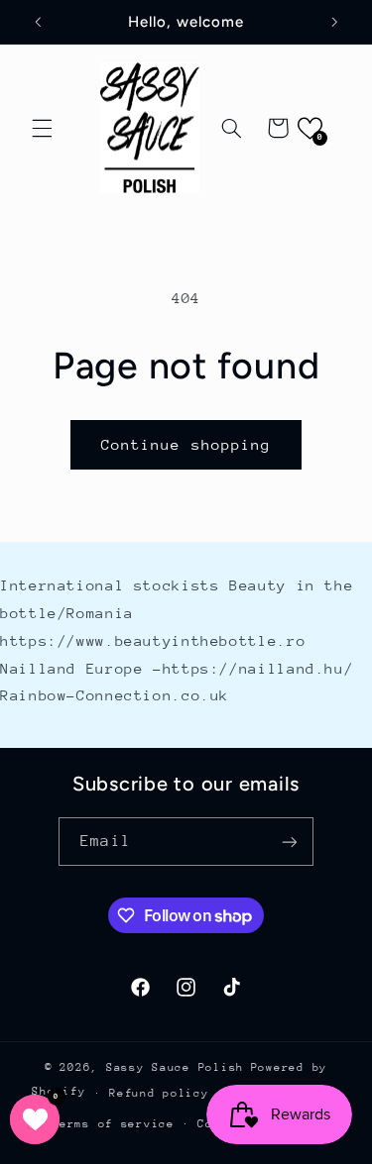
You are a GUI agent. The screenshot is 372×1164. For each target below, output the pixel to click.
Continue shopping (186, 444)
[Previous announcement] (38, 22)
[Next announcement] (334, 22)
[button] (41, 128)
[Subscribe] (288, 841)
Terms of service (113, 1123)
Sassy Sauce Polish (175, 1067)
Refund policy (159, 1093)
